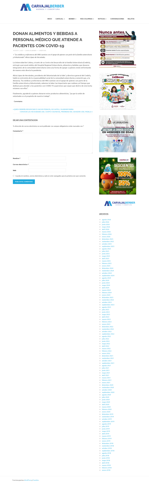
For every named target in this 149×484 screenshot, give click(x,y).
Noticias (101, 19)
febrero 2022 (106, 351)
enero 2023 (106, 324)
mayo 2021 (106, 373)
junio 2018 (106, 458)
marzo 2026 (106, 232)
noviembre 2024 (108, 271)
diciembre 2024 (107, 268)
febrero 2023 (106, 322)
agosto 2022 (106, 336)
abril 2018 (105, 463)
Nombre (16, 158)
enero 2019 (106, 441)
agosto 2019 (106, 424)
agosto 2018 (106, 453)
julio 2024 (105, 280)
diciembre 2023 (107, 297)
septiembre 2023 (108, 305)
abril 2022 (105, 346)
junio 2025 (106, 253)
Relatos (131, 19)
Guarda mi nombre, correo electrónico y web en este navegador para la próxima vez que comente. (50, 176)
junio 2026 (106, 224)
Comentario (18, 131)
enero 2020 (106, 412)
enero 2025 (106, 266)
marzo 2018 (106, 465)
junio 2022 (106, 341)
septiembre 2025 (108, 246)
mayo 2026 (106, 227)
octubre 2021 (107, 361)
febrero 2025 (106, 263)
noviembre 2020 (108, 387)
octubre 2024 (107, 273)
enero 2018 (106, 470)
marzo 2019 (106, 436)
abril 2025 (105, 258)
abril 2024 (105, 288)
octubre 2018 (107, 448)
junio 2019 (106, 429)
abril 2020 (105, 404)
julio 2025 (105, 251)
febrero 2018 (106, 468)
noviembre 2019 (108, 416)
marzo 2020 (106, 407)
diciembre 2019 (107, 414)
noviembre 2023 (108, 300)
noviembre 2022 (108, 329)
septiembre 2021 (108, 363)
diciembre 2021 (107, 356)
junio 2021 (106, 370)
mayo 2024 (106, 285)
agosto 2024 (106, 278)
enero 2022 (106, 353)
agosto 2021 (106, 365)
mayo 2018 (106, 460)
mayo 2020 (106, 402)
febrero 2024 (106, 292)
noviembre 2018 (108, 446)
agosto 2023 (106, 307)
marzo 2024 (106, 290)
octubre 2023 (107, 302)
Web (14, 170)
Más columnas (86, 19)
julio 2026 (105, 222)
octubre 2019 (107, 419)
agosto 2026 (106, 219)
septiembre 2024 (108, 275)
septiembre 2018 (108, 451)
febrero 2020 (106, 409)
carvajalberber (30, 50)
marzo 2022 (106, 348)
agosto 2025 (106, 249)
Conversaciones (117, 19)
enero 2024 (106, 295)
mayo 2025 (106, 256)
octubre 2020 (107, 390)
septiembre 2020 (108, 392)
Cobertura (42, 50)
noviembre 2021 (108, 358)
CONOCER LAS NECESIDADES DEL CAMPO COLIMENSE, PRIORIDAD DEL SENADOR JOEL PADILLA (55, 112)
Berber (72, 19)
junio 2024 (106, 283)
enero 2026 (106, 236)
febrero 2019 (106, 438)
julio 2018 (105, 455)
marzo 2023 (106, 319)
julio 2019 (105, 426)
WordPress (27, 480)
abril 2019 (105, 434)
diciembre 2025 (107, 239)
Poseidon (36, 480)
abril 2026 (105, 229)
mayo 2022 (106, 343)
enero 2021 (106, 382)
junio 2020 (106, 399)
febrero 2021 (106, 380)
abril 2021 (105, 375)
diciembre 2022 (107, 326)
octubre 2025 (107, 244)
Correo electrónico (21, 164)
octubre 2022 (107, 331)
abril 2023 (105, 317)
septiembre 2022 (108, 334)
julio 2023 (105, 309)
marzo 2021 (106, 378)
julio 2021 (105, 368)
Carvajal (59, 19)
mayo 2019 (106, 431)
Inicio (49, 19)
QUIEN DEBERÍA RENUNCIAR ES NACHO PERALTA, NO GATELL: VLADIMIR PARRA (43, 109)
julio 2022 (105, 339)
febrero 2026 (106, 234)
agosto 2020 (106, 395)
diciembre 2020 (107, 385)
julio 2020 (105, 397)
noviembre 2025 (108, 241)
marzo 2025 (106, 261)
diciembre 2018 (107, 443)
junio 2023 (106, 312)
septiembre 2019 (108, 421)
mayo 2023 (106, 314)
